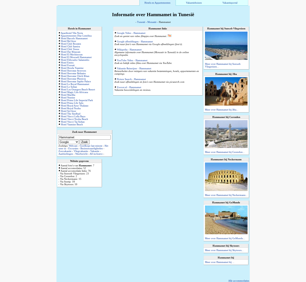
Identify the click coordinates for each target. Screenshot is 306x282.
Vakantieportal (229, 2)
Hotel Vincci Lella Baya (73, 116)
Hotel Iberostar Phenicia (73, 78)
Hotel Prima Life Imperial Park (77, 100)
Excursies (73, 148)
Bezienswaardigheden (91, 148)
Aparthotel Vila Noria (72, 33)
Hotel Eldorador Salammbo (75, 60)
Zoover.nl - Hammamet (129, 87)
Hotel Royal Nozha (71, 108)
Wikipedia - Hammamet (129, 49)
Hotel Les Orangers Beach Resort (78, 89)
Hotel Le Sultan (69, 86)
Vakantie (94, 151)
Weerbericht (81, 153)
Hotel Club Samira (70, 46)
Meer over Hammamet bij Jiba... (221, 109)
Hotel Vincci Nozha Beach (74, 119)
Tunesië (141, 22)
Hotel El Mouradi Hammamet (76, 57)
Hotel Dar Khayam (70, 51)
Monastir (152, 22)
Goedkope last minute (91, 145)
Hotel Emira (67, 62)
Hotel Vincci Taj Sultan (73, 121)
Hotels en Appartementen (157, 2)
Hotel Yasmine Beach (72, 124)
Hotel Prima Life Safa (72, 103)
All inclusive (96, 153)
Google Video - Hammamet (131, 33)
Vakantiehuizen (194, 2)
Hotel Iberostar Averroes (73, 70)
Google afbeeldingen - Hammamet (135, 41)
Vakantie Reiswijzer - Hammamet (134, 68)
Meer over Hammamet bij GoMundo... (225, 238)
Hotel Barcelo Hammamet (74, 38)
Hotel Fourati (68, 65)
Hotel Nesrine (68, 97)
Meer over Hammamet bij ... (219, 262)
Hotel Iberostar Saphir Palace (76, 81)
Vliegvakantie (81, 151)
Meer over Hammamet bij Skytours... (224, 250)
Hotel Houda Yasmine (72, 68)
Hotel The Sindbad (70, 113)
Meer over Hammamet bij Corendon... (225, 152)
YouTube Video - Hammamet (132, 60)
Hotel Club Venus (70, 49)
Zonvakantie (64, 151)
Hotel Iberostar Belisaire (73, 73)
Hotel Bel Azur (68, 41)
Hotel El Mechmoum (72, 54)
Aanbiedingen (65, 153)
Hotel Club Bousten (71, 43)
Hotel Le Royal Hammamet (75, 84)
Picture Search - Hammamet (131, 79)
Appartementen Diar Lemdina (76, 35)
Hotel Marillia (68, 94)
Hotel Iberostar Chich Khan (75, 76)
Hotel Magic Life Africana (74, 92)
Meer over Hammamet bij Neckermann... (226, 195)
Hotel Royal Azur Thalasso (74, 105)
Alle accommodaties (238, 280)
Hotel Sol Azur (68, 111)
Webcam (73, 145)
